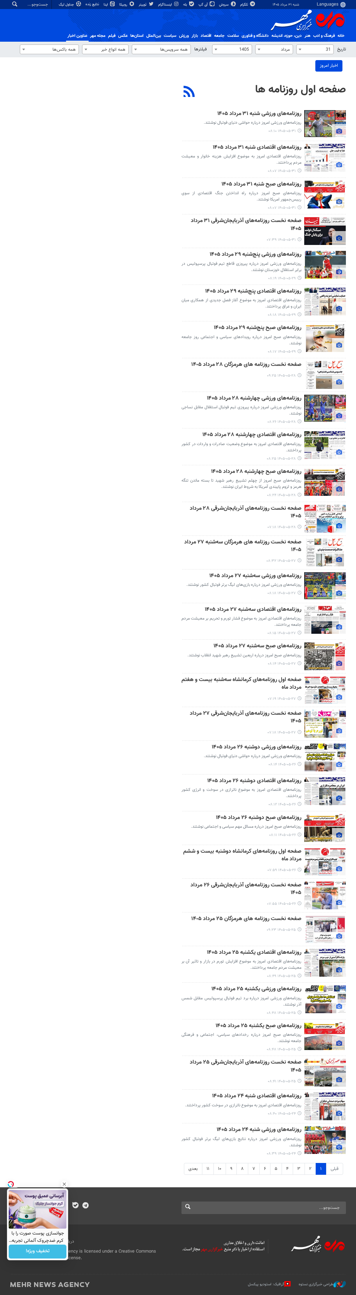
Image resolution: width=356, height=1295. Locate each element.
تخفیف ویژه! (38, 1251)
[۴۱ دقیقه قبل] (325, 124)
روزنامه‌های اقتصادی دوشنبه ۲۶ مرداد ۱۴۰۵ (254, 781)
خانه (341, 36)
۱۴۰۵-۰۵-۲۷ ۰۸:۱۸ (281, 593)
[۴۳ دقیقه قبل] (325, 158)
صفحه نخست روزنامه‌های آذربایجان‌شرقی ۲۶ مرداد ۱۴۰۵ (246, 889)
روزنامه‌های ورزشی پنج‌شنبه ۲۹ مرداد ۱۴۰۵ (255, 255)
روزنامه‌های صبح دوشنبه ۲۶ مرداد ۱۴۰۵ (258, 818)
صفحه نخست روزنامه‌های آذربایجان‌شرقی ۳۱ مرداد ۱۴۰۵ (246, 225)
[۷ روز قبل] (325, 1106)
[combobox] (315, 49)
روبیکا (123, 4)
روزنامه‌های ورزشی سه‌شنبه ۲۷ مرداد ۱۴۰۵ (255, 576)
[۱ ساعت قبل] (325, 231)
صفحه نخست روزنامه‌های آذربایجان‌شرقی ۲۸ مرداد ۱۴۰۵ (245, 513)
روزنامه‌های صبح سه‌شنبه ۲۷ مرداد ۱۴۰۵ (257, 646)
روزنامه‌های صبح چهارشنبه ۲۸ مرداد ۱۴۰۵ (256, 472)
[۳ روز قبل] (325, 375)
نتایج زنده (93, 4)
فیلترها (200, 49)
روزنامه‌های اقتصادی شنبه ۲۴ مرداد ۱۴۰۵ (256, 1096)
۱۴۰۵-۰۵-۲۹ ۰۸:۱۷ (282, 352)
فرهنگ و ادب (324, 36)
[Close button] (64, 1184)
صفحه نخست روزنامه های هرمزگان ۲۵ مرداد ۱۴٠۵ (246, 919)
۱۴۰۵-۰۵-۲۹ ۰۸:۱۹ (282, 278)
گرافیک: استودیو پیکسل (266, 1284)
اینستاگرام (165, 4)
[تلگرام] (85, 1206)
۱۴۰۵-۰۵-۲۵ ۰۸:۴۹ (281, 976)
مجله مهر (97, 36)
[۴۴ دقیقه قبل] (325, 194)
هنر (307, 36)
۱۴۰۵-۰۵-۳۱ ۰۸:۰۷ (282, 171)
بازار (195, 36)
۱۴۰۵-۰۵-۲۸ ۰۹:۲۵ (281, 376)
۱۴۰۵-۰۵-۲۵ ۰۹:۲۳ (281, 930)
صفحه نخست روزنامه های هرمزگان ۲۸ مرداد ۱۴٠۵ (246, 365)
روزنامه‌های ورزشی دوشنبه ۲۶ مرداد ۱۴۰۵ (256, 748)
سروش (224, 4)
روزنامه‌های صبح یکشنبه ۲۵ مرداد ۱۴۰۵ (258, 1026)
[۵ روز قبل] (325, 757)
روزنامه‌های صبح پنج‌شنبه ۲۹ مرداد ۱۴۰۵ (257, 328)
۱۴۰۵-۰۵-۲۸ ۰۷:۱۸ (282, 527)
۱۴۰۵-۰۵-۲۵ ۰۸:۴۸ (281, 1013)
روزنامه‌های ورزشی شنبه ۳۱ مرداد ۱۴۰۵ (259, 114)
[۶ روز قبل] (325, 929)
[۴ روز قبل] (325, 552)
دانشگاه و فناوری (255, 36)
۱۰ (219, 1168)
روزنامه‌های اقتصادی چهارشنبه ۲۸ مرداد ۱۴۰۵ (251, 435)
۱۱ (208, 1168)
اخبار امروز (329, 65)
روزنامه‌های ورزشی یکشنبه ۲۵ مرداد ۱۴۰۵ (256, 989)
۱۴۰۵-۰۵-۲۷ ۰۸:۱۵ (281, 633)
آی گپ (204, 4)
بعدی (193, 1168)
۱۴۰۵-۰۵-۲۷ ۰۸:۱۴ (282, 664)
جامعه (219, 36)
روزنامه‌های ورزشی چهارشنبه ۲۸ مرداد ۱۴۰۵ (254, 399)
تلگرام (244, 4)
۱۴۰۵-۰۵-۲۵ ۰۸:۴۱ (282, 1081)
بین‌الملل (153, 36)
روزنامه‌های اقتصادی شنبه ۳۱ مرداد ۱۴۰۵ (257, 148)
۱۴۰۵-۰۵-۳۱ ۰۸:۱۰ (282, 131)
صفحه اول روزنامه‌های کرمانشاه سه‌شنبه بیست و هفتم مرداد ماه (241, 684)
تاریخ (341, 49)
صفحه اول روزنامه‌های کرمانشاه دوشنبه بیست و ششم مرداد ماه (242, 855)
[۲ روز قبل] (325, 265)
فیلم (111, 36)
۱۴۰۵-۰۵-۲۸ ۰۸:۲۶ (281, 422)
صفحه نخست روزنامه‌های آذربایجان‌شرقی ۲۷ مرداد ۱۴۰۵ (245, 718)
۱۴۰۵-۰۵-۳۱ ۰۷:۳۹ (281, 240)
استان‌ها (137, 36)
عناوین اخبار (77, 36)
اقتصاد (206, 36)
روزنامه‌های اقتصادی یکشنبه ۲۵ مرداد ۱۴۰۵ (254, 953)
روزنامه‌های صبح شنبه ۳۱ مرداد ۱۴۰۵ (261, 185)
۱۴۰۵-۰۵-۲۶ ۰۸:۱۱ (282, 835)
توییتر (143, 4)
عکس (123, 36)
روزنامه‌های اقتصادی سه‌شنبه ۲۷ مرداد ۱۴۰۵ (253, 610)
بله (185, 4)
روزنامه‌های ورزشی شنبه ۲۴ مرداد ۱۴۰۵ (259, 1130)
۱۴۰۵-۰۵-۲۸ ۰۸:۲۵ (281, 459)
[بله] (75, 1206)
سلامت (233, 36)
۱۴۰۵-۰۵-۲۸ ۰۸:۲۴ (281, 495)
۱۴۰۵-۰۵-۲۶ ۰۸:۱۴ (282, 765)
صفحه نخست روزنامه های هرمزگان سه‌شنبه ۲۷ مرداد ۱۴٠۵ (242, 546)
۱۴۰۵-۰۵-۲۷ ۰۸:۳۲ (281, 561)
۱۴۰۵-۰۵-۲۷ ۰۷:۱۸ (282, 733)
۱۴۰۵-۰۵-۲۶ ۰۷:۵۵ (281, 904)
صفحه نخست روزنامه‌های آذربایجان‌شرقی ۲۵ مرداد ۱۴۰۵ (245, 1066)
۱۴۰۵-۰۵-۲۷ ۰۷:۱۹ (282, 699)
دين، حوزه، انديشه (287, 36)
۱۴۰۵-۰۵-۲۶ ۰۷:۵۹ (282, 870)
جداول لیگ (67, 4)
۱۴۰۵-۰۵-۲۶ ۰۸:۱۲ (282, 805)
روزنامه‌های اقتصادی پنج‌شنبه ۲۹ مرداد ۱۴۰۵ (253, 292)
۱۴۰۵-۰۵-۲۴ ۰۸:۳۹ (281, 1154)
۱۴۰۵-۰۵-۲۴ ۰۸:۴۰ (282, 1114)
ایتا (106, 4)
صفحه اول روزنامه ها (300, 89)
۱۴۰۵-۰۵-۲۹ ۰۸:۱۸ (282, 315)
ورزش (184, 36)
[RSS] (189, 92)
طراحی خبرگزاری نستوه (316, 1284)
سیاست (170, 36)
